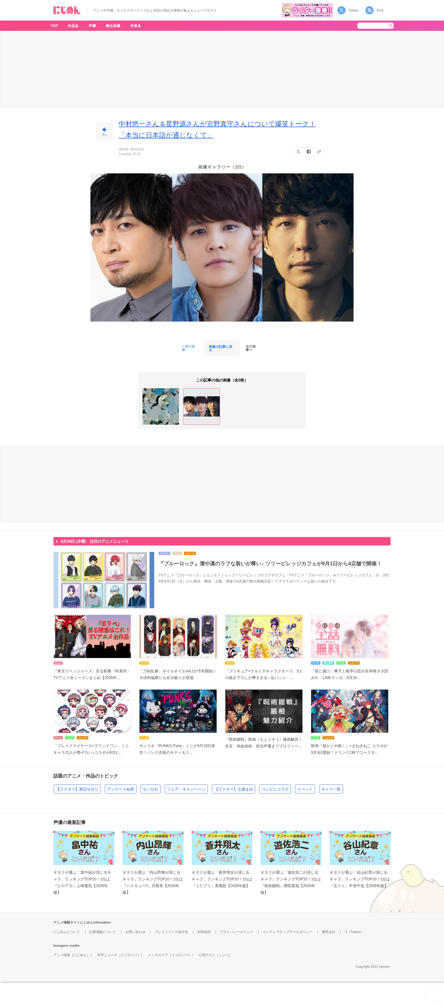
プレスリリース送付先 (171, 932)
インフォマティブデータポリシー (288, 932)
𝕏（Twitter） (354, 932)
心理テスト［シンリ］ (215, 955)
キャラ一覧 (331, 789)
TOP (54, 26)
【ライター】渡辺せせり (77, 789)
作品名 (73, 26)
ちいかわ (150, 789)
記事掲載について (102, 932)
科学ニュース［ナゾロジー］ (119, 955)
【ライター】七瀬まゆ (233, 789)
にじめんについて (66, 932)
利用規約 (204, 932)
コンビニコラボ (275, 789)
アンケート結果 (120, 789)
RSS (380, 10)
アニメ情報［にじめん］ (71, 955)
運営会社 (328, 932)
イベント (305, 789)
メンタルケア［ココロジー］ (169, 955)
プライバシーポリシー (236, 932)
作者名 (135, 26)
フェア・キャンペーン (186, 789)
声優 (92, 26)
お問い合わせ (135, 932)
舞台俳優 (113, 26)
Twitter (353, 10)
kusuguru (61, 945)
